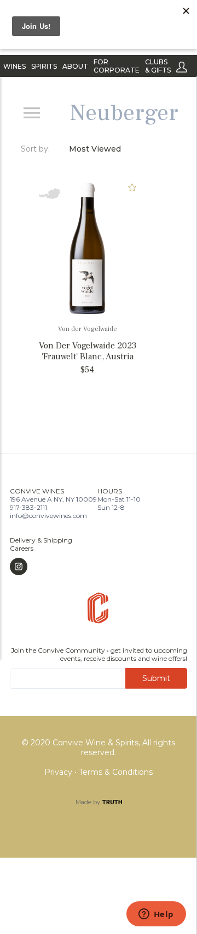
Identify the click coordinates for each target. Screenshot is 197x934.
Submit (156, 678)
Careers (21, 548)
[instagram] (41, 566)
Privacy (59, 772)
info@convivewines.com (48, 515)
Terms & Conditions (116, 772)
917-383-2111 (28, 507)
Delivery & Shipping (41, 540)
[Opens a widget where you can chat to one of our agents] (156, 915)
